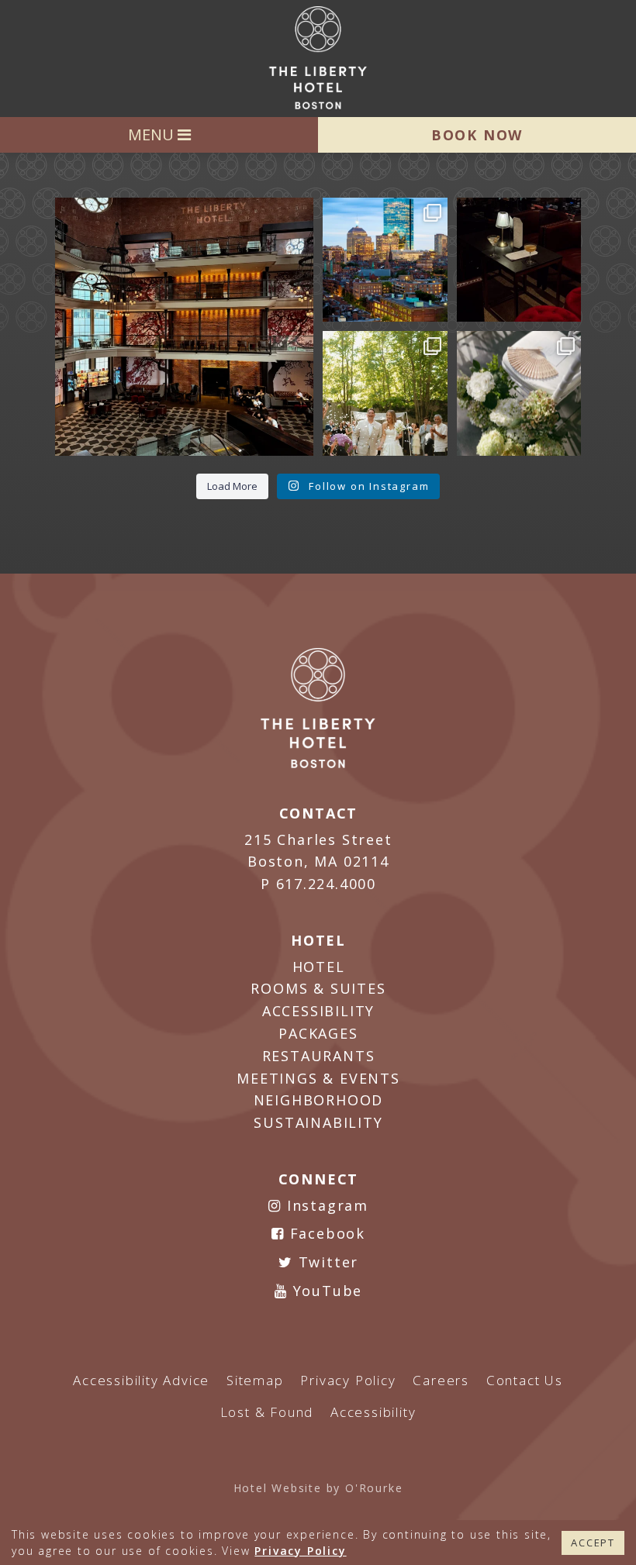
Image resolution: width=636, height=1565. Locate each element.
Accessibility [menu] (373, 1412)
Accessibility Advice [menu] (141, 1380)
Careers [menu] (441, 1380)
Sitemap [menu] (255, 1380)
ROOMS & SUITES (318, 988)
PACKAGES (318, 1033)
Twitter (325, 1262)
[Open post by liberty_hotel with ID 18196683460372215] (385, 393)
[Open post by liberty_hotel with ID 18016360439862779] (519, 393)
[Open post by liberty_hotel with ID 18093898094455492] (184, 327)
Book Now (477, 135)
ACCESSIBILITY (318, 1010)
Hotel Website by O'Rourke (318, 1488)
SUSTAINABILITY (318, 1122)
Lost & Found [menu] (267, 1412)
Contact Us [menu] (524, 1380)
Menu (153, 134)
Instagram (325, 1205)
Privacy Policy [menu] (348, 1380)
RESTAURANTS (318, 1055)
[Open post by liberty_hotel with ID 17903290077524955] (519, 260)
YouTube (325, 1290)
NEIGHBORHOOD (319, 1100)
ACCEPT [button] (593, 1542)
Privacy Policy (300, 1550)
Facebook (325, 1233)
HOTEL (318, 966)
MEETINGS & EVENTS (318, 1078)
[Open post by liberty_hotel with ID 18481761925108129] (385, 260)
